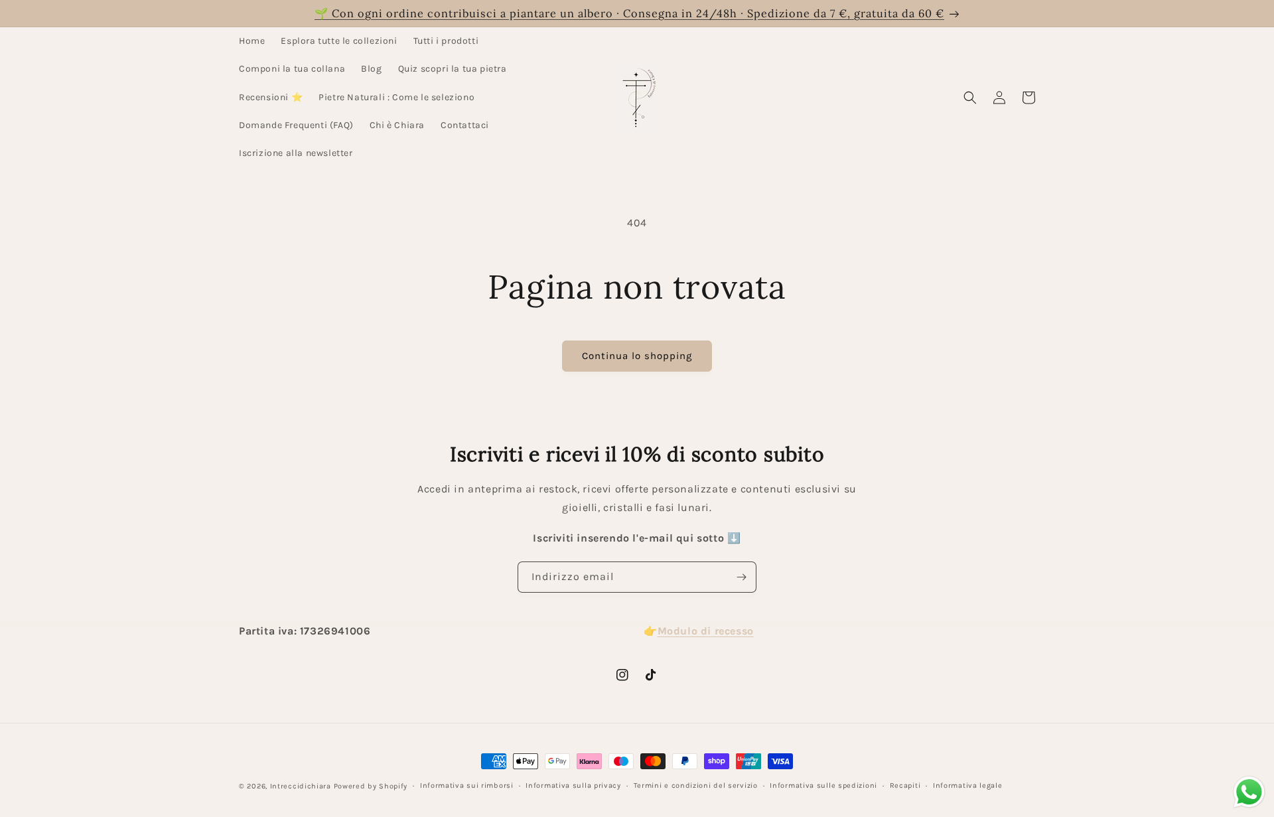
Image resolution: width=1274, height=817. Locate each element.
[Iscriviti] (741, 577)
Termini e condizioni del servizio (696, 785)
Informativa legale (968, 785)
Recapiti (905, 785)
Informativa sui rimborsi (467, 785)
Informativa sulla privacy (573, 785)
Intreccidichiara (300, 786)
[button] (970, 97)
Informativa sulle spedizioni (823, 785)
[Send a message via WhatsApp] (1249, 792)
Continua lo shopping (637, 356)
